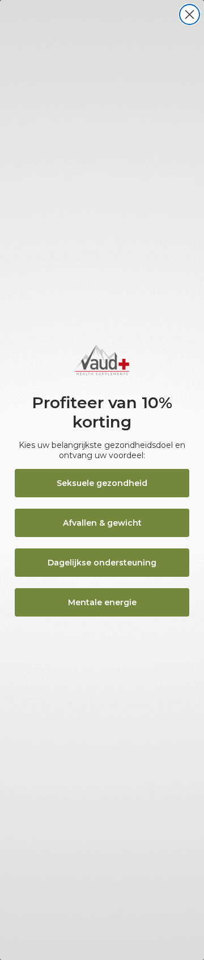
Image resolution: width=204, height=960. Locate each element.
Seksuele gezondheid (102, 483)
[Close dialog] (189, 14)
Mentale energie (102, 602)
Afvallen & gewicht (102, 523)
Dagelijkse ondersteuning (102, 562)
